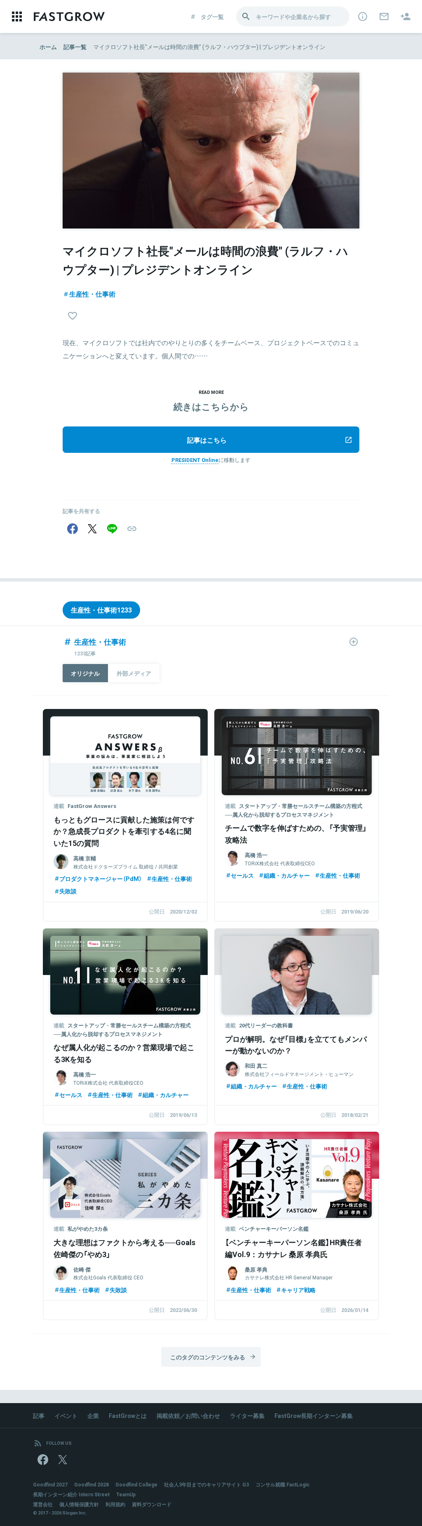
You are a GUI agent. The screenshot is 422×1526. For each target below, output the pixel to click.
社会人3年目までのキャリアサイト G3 (206, 1484)
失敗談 (68, 891)
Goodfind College (136, 1484)
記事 (39, 1415)
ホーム (48, 46)
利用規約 (115, 1504)
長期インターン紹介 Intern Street (71, 1494)
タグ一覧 (212, 16)
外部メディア (134, 673)
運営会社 (43, 1504)
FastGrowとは (128, 1415)
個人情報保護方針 (79, 1504)
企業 (93, 1415)
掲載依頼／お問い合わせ (188, 1415)
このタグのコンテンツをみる (207, 1357)
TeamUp (126, 1494)
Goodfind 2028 (91, 1484)
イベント (65, 1415)
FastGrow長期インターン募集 (313, 1415)
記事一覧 (75, 46)
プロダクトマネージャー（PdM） (100, 878)
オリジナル (85, 673)
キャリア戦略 (298, 1290)
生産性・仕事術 (92, 294)
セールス (242, 875)
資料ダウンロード (151, 1504)
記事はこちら (207, 440)
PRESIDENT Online (194, 460)
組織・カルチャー (287, 875)
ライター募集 (247, 1415)
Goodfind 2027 (50, 1484)
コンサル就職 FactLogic (282, 1484)
